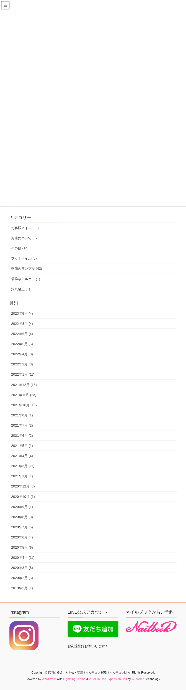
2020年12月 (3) (23, 486)
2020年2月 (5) (22, 578)
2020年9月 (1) (22, 507)
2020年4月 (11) (22, 557)
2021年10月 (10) (24, 405)
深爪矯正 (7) (20, 289)
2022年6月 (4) (22, 334)
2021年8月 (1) (22, 415)
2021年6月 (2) (22, 435)
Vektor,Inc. (138, 679)
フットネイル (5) (24, 258)
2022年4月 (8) (22, 354)
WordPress (49, 679)
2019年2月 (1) (22, 588)
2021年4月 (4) (22, 456)
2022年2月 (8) (22, 364)
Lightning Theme (74, 679)
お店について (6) (24, 238)
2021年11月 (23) (23, 395)
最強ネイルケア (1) (25, 279)
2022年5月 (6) (22, 344)
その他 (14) (20, 248)
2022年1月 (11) (22, 374)
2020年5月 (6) (22, 547)
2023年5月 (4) (22, 313)
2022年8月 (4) (22, 324)
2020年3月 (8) (22, 568)
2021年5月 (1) (22, 446)
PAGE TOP (177, 665)
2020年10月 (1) (23, 497)
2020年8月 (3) (22, 517)
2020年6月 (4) (22, 537)
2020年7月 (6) (22, 527)
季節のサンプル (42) (26, 268)
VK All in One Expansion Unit (108, 679)
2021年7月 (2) (22, 425)
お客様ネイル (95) (25, 228)
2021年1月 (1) (22, 476)
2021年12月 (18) (24, 385)
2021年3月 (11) (22, 466)
